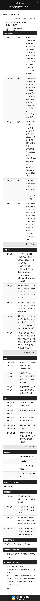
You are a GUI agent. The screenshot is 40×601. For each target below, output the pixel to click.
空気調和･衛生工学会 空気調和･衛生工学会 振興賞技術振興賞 (26, 499)
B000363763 (8, 486)
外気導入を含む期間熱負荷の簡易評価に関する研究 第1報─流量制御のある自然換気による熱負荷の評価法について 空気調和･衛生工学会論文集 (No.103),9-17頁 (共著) (31, 55)
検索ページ (7, 14)
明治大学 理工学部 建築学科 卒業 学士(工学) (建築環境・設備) (27, 365)
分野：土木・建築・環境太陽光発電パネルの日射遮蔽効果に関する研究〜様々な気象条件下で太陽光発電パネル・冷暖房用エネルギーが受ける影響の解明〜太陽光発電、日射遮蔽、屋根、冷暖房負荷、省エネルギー (21, 575)
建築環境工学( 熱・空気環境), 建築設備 (17, 544)
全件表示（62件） (30, 353)
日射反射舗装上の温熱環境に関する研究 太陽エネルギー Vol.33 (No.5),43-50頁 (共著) (30, 190)
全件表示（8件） (30, 447)
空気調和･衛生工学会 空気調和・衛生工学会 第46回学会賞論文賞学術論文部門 (27, 520)
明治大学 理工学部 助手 (27, 410)
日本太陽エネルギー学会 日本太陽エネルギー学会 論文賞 (26, 510)
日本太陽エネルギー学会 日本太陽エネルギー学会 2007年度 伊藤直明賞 (26, 531)
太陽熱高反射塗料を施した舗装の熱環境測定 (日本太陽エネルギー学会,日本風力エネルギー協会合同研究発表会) (27, 292)
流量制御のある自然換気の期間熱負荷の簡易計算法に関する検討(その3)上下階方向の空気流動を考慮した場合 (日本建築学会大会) (27, 322)
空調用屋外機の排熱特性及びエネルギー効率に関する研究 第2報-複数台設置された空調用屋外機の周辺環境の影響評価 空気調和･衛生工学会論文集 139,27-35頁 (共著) (30, 221)
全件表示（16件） (30, 244)
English (36, 2)
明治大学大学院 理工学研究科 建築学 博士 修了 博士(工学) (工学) (27, 390)
